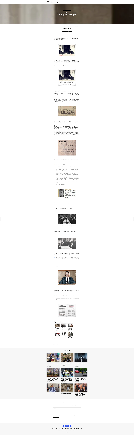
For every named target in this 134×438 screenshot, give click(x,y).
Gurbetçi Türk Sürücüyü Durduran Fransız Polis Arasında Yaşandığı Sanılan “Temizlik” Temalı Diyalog (66, 379)
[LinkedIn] (56, 344)
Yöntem (71, 428)
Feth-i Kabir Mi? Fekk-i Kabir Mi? (66, 393)
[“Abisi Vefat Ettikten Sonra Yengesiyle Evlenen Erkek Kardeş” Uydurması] (53, 357)
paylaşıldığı (56, 39)
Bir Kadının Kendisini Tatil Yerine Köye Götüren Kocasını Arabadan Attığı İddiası (80, 379)
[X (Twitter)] (66, 426)
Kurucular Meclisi (69, 291)
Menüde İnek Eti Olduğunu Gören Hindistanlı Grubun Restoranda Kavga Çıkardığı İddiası (52, 379)
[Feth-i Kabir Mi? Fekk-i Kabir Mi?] (67, 387)
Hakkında (57, 428)
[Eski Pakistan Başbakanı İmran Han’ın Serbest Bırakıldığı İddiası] (53, 387)
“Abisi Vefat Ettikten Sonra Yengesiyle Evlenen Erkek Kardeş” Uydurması (52, 364)
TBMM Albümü (56, 159)
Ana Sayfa (53, 428)
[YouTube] (70, 426)
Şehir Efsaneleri (66, 428)
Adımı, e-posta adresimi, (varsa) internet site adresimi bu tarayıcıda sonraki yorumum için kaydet (64, 415)
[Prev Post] (0, 219)
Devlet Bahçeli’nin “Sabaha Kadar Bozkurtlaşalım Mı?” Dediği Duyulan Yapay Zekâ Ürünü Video (80, 394)
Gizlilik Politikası (76, 428)
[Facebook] (53, 344)
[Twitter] (55, 344)
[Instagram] (68, 426)
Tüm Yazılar (61, 428)
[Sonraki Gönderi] (133, 219)
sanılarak (60, 38)
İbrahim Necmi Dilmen (57, 121)
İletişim (81, 428)
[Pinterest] (57, 344)
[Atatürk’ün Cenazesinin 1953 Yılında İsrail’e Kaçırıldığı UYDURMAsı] (67, 357)
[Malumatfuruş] (52, 1)
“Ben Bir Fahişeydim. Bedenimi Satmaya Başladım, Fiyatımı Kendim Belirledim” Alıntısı (80, 364)
